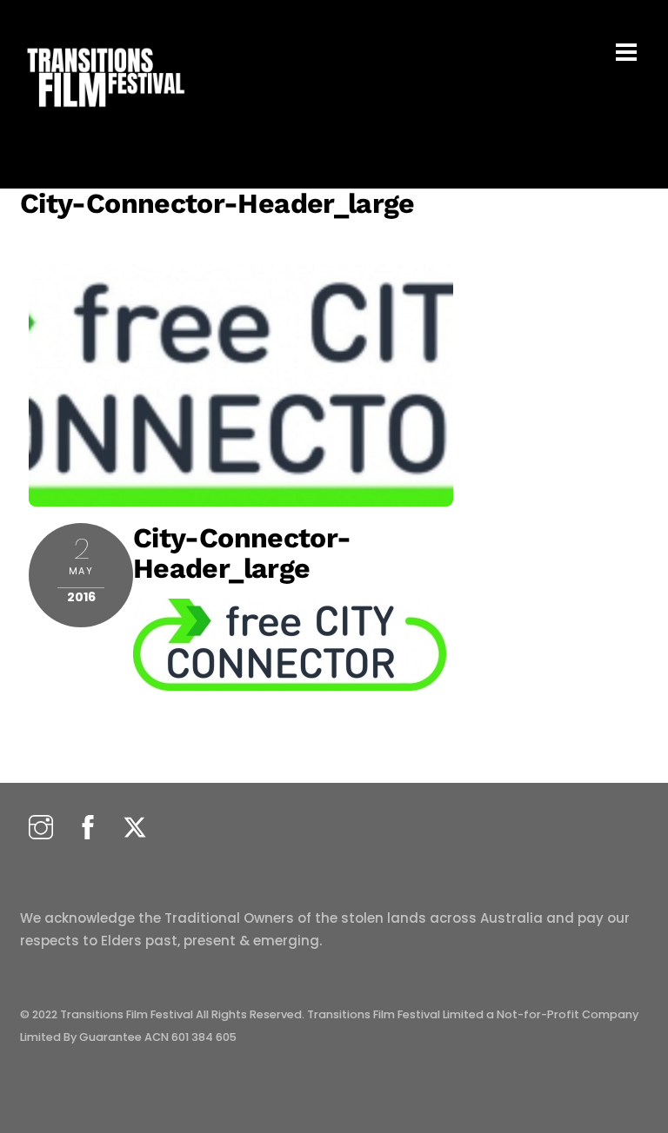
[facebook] (88, 828)
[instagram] (41, 828)
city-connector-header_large (217, 203)
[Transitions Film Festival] (104, 116)
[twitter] (135, 828)
